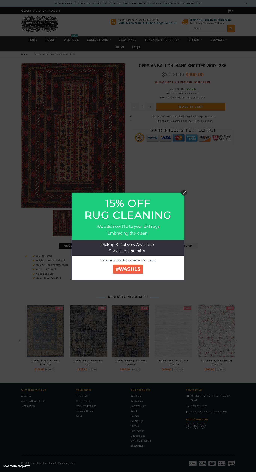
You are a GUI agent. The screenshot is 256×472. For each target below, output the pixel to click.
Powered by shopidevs (16, 466)
